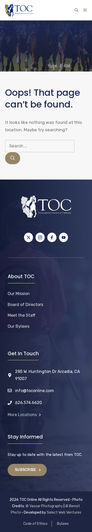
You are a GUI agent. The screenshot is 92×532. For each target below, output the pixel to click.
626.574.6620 (28, 402)
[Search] (12, 158)
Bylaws (63, 524)
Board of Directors (25, 304)
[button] (76, 10)
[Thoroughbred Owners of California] (19, 10)
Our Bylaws (18, 326)
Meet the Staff (21, 315)
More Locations (22, 414)
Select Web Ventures (64, 512)
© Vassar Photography (44, 506)
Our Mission (19, 293)
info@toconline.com (34, 390)
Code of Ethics (35, 524)
